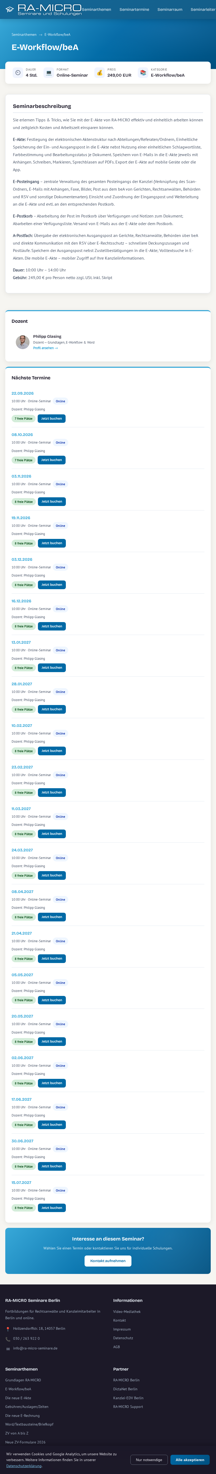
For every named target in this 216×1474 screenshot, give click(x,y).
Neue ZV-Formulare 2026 (25, 1442)
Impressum (122, 1329)
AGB (116, 1346)
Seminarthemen (96, 9)
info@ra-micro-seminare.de (35, 1348)
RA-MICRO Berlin (126, 1380)
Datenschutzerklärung (24, 1465)
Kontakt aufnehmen (108, 1261)
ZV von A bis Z (16, 1433)
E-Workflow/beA (57, 34)
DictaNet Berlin (125, 1389)
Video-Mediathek (127, 1311)
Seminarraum (170, 9)
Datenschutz (123, 1338)
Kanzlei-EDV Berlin (128, 1398)
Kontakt (119, 1320)
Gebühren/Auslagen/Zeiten (26, 1406)
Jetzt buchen (51, 418)
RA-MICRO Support (128, 1406)
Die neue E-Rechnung (22, 1415)
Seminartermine (134, 9)
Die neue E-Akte (18, 1398)
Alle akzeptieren (190, 1460)
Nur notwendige (149, 1460)
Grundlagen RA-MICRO (23, 1380)
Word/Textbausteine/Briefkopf (29, 1424)
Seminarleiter (203, 9)
